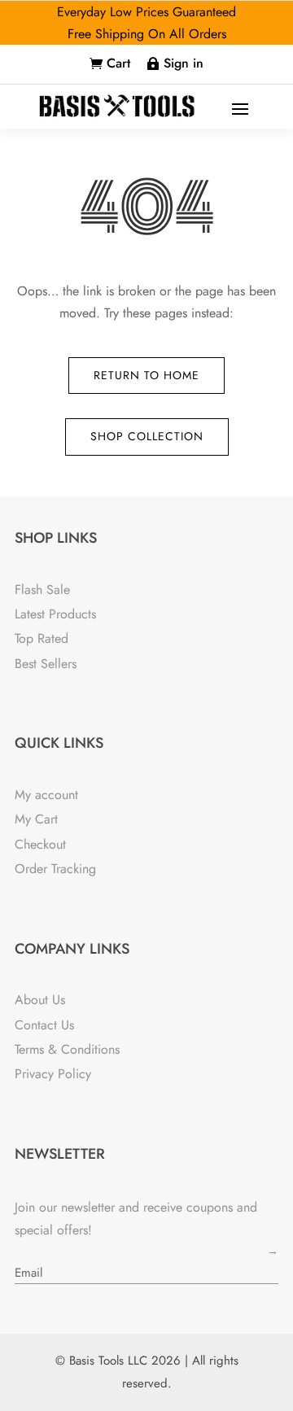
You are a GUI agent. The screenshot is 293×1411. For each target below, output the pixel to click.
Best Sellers (46, 663)
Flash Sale (42, 589)
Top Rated (41, 638)
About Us (40, 999)
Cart (118, 63)
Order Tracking (55, 868)
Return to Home (146, 375)
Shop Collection (146, 436)
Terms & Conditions (67, 1049)
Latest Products (55, 614)
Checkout (40, 844)
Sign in (183, 63)
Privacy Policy (53, 1073)
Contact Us (44, 1025)
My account (46, 794)
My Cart (36, 819)
